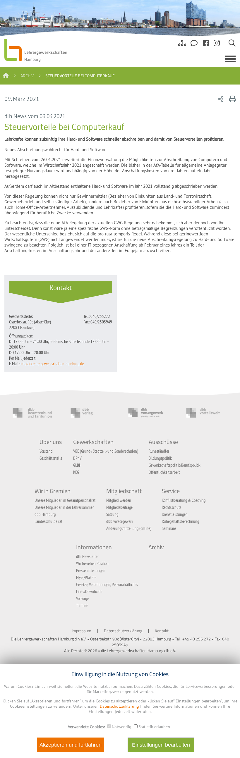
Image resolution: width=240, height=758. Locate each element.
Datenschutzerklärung (123, 631)
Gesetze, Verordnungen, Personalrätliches (107, 584)
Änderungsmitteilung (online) (128, 528)
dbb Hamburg (45, 514)
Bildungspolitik (160, 458)
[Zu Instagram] (217, 45)
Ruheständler (159, 451)
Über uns (51, 441)
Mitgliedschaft (124, 491)
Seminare (169, 528)
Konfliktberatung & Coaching (183, 500)
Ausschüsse (163, 441)
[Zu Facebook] (206, 45)
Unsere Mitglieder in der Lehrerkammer (64, 507)
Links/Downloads (89, 591)
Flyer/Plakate (86, 577)
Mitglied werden (118, 500)
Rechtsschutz (171, 507)
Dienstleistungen (175, 514)
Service (171, 491)
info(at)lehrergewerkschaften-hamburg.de (52, 363)
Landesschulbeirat (48, 521)
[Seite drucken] (231, 98)
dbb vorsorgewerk (119, 521)
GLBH (77, 465)
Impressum (81, 631)
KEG (76, 472)
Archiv (27, 76)
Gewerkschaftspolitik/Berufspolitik (174, 465)
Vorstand (46, 451)
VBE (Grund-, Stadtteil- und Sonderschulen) (105, 451)
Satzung (112, 514)
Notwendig (121, 726)
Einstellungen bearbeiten (161, 745)
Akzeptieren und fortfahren (71, 745)
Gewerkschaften (93, 441)
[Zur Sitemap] (182, 45)
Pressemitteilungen (90, 570)
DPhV (77, 458)
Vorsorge (82, 598)
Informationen (94, 547)
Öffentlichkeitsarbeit (164, 472)
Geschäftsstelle (51, 458)
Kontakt (162, 631)
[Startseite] (6, 76)
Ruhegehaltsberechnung (180, 521)
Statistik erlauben (154, 726)
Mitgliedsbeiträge (119, 507)
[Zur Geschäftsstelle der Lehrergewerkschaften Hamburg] (195, 45)
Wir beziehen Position (92, 563)
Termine (82, 605)
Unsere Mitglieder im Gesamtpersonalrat (65, 500)
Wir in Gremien (53, 491)
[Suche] (232, 45)
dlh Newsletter (87, 556)
